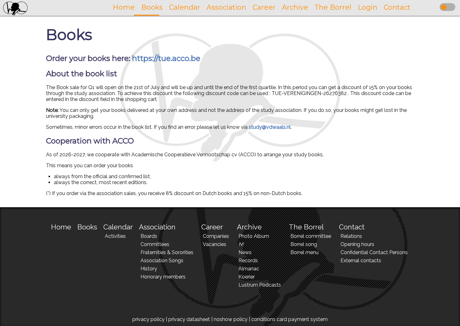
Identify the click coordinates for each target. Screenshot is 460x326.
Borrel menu (304, 252)
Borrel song (303, 244)
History (149, 269)
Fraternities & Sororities (167, 252)
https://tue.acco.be (166, 58)
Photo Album (253, 236)
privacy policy (148, 319)
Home (61, 227)
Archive (249, 227)
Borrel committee (310, 236)
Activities (115, 236)
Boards (149, 236)
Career (212, 227)
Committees (155, 244)
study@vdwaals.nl (270, 127)
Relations (351, 236)
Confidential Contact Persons (374, 252)
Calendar (118, 227)
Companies (216, 236)
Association (157, 227)
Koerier (246, 277)
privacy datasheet (189, 319)
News (245, 252)
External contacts (360, 260)
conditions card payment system (289, 319)
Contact (352, 227)
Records (248, 260)
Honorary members (163, 277)
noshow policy (231, 319)
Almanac (248, 269)
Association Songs (162, 260)
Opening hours (357, 244)
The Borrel (306, 227)
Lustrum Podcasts (259, 285)
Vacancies (214, 244)
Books (87, 227)
